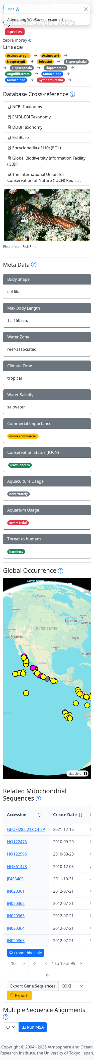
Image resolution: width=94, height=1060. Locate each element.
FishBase (20, 137)
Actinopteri (50, 55)
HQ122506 (17, 854)
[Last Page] (47, 975)
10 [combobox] (13, 963)
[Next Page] (81, 963)
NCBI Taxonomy (26, 106)
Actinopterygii (18, 55)
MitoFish (30, 7)
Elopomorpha (55, 68)
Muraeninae (16, 80)
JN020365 (16, 940)
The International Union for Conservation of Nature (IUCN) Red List (44, 177)
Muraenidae (52, 74)
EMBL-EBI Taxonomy (31, 117)
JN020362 (16, 903)
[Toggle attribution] (85, 773)
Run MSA (35, 1027)
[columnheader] (67, 814)
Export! (21, 995)
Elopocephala (22, 68)
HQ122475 (17, 841)
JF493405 (15, 879)
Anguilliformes (18, 74)
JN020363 (16, 915)
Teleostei (45, 61)
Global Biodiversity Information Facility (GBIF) (46, 161)
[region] (47, 678)
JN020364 (16, 928)
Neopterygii (16, 61)
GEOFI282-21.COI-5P (26, 829)
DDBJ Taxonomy (26, 127)
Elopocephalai (76, 61)
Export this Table (27, 952)
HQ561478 (17, 866)
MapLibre (74, 773)
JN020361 (16, 891)
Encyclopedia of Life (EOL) (36, 148)
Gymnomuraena (51, 80)
